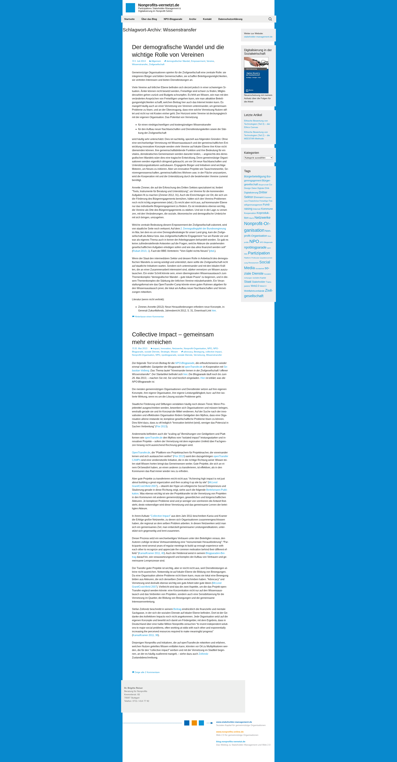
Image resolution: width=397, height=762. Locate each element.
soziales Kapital (259, 278)
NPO (209, 348)
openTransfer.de (194, 366)
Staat (247, 281)
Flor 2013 (161, 426)
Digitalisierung (251, 192)
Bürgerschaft (263, 185)
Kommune (267, 208)
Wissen (174, 351)
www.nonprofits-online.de (230, 731)
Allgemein (156, 61)
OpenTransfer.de (141, 452)
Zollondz (203, 653)
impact (156, 348)
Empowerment (198, 61)
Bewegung (199, 351)
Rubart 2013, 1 (141, 251)
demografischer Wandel (178, 61)
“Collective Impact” (160, 516)
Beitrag (177, 609)
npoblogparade (168, 355)
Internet (257, 209)
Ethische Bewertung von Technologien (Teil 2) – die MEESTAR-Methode (257, 135)
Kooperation (250, 213)
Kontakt (207, 19)
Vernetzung (199, 355)
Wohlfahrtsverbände (254, 291)
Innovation (166, 348)
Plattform (247, 258)
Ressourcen (253, 263)
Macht (251, 218)
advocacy (188, 351)
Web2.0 (255, 286)
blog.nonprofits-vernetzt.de (230, 741)
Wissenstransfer (140, 64)
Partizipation (259, 253)
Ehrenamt (259, 197)
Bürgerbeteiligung (255, 176)
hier (214, 310)
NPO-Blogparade (173, 19)
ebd (212, 251)
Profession (255, 258)
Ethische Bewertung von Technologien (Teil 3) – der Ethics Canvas (257, 123)
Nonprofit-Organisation (195, 348)
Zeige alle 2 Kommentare (147, 672)
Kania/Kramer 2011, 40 (151, 553)
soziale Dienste (152, 351)
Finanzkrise (253, 201)
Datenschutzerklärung (230, 19)
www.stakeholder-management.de (234, 722)
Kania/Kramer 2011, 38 (145, 635)
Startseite (129, 19)
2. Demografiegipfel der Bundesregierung (203, 228)
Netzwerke (177, 348)
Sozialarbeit (259, 268)
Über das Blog (149, 19)
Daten (254, 188)
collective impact (213, 351)
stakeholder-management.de (258, 36)
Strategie (165, 351)
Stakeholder (258, 282)
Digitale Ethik (263, 188)
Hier (202, 378)
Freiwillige (263, 201)
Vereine (210, 61)
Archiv (192, 19)
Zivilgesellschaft (156, 64)
